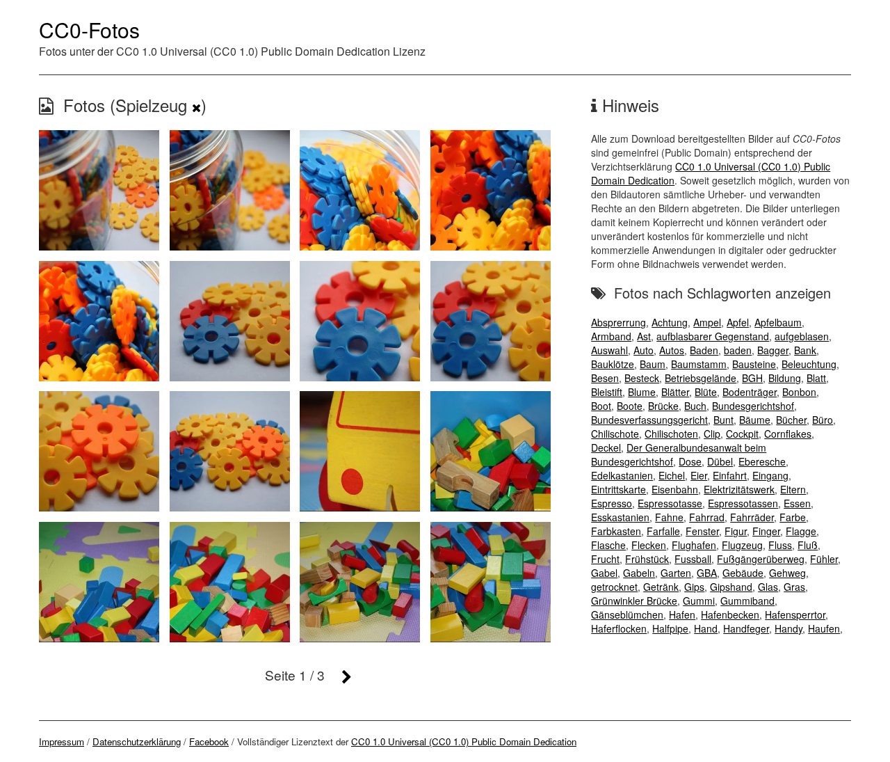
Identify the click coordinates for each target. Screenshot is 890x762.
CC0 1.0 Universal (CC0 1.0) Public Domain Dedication (463, 741)
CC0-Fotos (89, 30)
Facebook (209, 741)
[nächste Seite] (346, 676)
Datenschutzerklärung (136, 741)
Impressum (61, 741)
